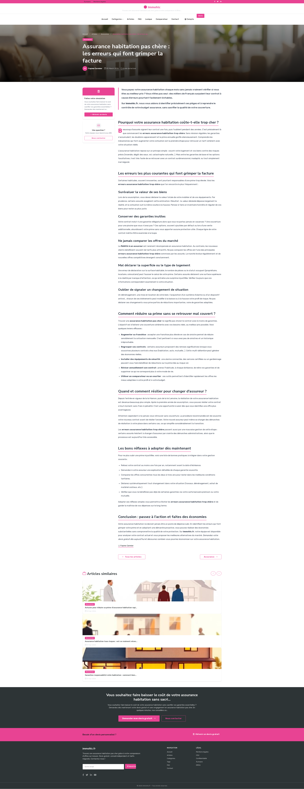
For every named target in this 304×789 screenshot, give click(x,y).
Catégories (117, 19)
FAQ (139, 19)
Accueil (105, 19)
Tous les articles (133, 557)
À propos (87, 1)
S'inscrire (131, 766)
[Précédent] (213, 573)
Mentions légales (99, 1)
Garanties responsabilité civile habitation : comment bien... (111, 675)
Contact (175, 19)
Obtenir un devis (99, 114)
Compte (190, 19)
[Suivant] (219, 573)
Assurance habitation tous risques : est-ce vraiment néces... (111, 641)
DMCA (198, 765)
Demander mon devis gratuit (137, 718)
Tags (168, 762)
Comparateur (162, 19)
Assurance (105, 34)
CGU (197, 755)
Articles (130, 19)
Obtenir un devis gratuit (207, 734)
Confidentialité (201, 758)
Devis (200, 16)
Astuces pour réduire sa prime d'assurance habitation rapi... (111, 607)
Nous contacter (99, 138)
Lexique (148, 19)
